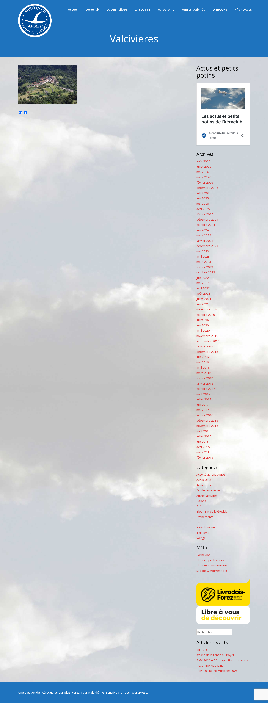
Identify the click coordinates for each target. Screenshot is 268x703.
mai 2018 (202, 362)
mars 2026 (203, 177)
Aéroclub (92, 9)
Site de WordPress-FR (211, 571)
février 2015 (204, 457)
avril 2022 (203, 288)
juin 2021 (202, 304)
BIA (198, 506)
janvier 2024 (204, 240)
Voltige (201, 538)
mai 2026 (202, 172)
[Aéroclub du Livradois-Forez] (35, 36)
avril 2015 (203, 447)
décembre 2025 (207, 188)
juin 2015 (202, 441)
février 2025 (204, 214)
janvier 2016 (204, 415)
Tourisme (202, 533)
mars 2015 (203, 452)
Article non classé (208, 490)
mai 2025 (202, 203)
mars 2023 (203, 262)
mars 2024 (203, 235)
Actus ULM (203, 480)
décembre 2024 (207, 219)
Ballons (201, 501)
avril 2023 (203, 256)
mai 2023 (202, 251)
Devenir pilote (117, 9)
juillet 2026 (203, 166)
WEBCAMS (220, 9)
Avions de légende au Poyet (215, 655)
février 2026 (204, 182)
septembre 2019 (208, 341)
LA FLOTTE (142, 9)
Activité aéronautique (210, 474)
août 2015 (203, 431)
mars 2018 (203, 373)
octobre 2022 (205, 272)
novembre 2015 (207, 426)
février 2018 (204, 378)
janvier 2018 (204, 383)
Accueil (73, 9)
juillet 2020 (203, 320)
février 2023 (204, 267)
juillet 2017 (203, 399)
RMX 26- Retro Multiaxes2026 (217, 671)
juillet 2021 (203, 299)
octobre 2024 (205, 225)
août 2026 (203, 161)
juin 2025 (202, 198)
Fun (198, 522)
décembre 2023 (207, 246)
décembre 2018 (207, 352)
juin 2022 (202, 278)
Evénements (204, 517)
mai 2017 (202, 410)
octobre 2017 (205, 389)
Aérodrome (166, 9)
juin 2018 (202, 357)
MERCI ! (201, 649)
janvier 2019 (204, 346)
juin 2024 (202, 230)
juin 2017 (202, 404)
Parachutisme (205, 527)
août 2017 (203, 394)
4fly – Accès (243, 9)
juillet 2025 (203, 193)
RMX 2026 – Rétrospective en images (222, 660)
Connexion (203, 555)
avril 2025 (203, 209)
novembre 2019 (207, 336)
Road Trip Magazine (209, 665)
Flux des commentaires (212, 565)
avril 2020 (203, 330)
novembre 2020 (207, 309)
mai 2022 (202, 283)
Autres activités (193, 9)
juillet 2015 (203, 436)
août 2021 (203, 293)
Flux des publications (210, 560)
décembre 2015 (207, 420)
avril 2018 (203, 367)
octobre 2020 (205, 315)
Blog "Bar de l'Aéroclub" (212, 511)
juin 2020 (202, 325)
